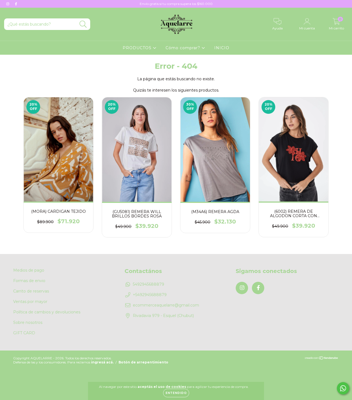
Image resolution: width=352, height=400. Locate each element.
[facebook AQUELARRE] (16, 3)
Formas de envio (29, 280)
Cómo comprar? (184, 47)
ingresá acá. (102, 362)
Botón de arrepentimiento (143, 362)
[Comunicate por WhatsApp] (343, 388)
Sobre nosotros (27, 322)
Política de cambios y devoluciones (46, 312)
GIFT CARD (24, 332)
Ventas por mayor (30, 301)
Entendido (176, 393)
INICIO (221, 47)
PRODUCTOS (138, 47)
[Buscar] (83, 24)
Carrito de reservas (31, 291)
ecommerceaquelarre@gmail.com (166, 305)
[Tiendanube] (321, 359)
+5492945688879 (150, 294)
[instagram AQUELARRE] (8, 3)
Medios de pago (28, 270)
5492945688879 (148, 284)
